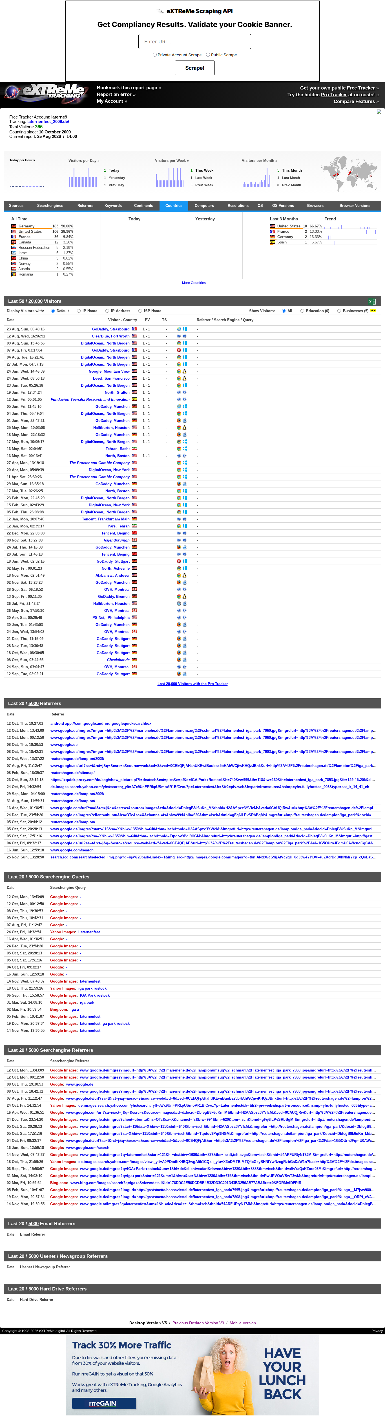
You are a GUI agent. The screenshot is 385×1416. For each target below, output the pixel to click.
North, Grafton (117, 392)
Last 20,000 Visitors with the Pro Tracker (193, 684)
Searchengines (50, 205)
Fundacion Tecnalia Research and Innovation (90, 399)
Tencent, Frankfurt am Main (106, 519)
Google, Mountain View (109, 371)
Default (62, 311)
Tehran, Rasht (118, 449)
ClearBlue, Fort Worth (111, 336)
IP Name (89, 311)
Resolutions (238, 205)
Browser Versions (355, 205)
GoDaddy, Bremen (114, 596)
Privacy (377, 1331)
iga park (87, 1002)
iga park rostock (92, 988)
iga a (74, 1009)
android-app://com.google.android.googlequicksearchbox (100, 723)
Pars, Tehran (119, 526)
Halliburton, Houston (111, 428)
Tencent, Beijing (115, 533)
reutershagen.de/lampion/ (72, 801)
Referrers (85, 205)
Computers (204, 205)
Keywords (113, 205)
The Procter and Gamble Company (99, 463)
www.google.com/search (72, 850)
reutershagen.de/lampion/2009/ (77, 759)
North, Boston (117, 456)
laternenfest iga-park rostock (105, 1023)
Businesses (355, 311)
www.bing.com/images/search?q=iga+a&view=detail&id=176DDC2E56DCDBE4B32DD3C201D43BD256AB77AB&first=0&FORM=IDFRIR (185, 1183)
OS (260, 205)
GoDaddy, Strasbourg (111, 329)
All (289, 311)
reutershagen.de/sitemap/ (72, 773)
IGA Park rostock (95, 995)
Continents (143, 205)
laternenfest (90, 981)
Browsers (315, 205)
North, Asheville (116, 568)
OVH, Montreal (117, 589)
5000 (33, 703)
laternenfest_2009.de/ (48, 121)
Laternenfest (89, 932)
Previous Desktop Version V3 (198, 1323)
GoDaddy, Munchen (113, 406)
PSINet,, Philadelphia (111, 618)
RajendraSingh (117, 540)
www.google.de (64, 744)
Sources (16, 205)
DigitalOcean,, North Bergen (105, 343)
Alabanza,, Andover (113, 575)
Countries (173, 205)
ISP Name (152, 311)
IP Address (120, 311)
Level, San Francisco (111, 378)
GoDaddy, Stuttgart (113, 561)
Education (317, 311)
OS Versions (283, 205)
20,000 (35, 301)
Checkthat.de (118, 660)
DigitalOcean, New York (109, 470)
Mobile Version (243, 1323)
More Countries (194, 283)
